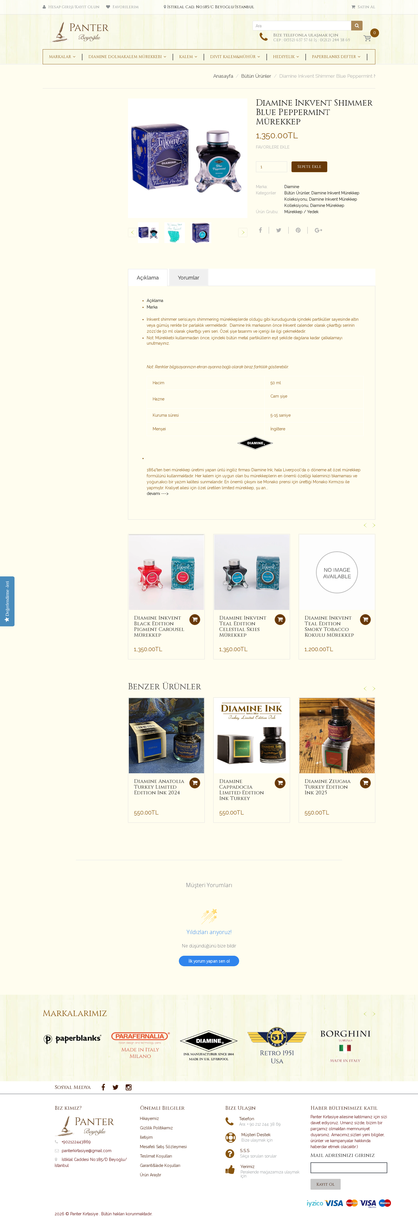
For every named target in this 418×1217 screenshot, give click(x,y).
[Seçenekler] (194, 783)
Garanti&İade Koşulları (160, 1165)
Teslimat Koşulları (156, 1156)
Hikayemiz (149, 1118)
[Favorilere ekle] (132, 541)
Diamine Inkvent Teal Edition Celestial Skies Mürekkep (242, 626)
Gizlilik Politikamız (156, 1128)
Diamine (291, 186)
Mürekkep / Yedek (301, 211)
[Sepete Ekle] (194, 619)
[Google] (318, 230)
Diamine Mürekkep (327, 205)
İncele (72, 1039)
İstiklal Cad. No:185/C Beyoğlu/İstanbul (210, 7)
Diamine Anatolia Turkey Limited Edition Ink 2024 (159, 787)
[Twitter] (278, 230)
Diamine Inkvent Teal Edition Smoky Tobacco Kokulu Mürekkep (329, 626)
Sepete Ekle (309, 166)
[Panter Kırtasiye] (81, 30)
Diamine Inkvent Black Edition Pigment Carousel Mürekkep (159, 626)
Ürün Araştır (150, 1175)
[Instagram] (129, 1087)
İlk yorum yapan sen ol (209, 961)
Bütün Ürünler (256, 76)
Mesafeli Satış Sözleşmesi (163, 1146)
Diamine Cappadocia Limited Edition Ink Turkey (241, 790)
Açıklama (155, 300)
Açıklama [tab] (148, 278)
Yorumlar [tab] (188, 278)
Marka (152, 307)
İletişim (146, 1137)
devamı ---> (158, 493)
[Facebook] (259, 230)
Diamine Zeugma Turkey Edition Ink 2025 (328, 787)
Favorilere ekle (272, 147)
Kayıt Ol (325, 1184)
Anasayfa (223, 76)
